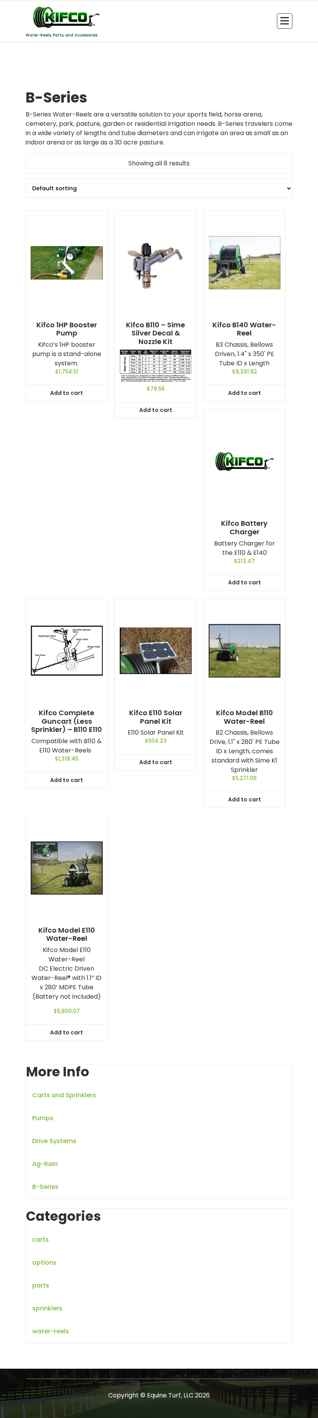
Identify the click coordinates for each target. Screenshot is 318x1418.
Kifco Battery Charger (244, 527)
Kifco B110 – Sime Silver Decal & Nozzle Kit (155, 333)
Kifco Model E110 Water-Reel (66, 934)
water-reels (50, 1331)
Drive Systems (54, 1140)
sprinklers (47, 1308)
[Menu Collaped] (284, 21)
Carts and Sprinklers (64, 1095)
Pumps (43, 1118)
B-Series (45, 1186)
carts (40, 1239)
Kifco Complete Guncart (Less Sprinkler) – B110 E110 (66, 721)
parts (40, 1285)
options (44, 1262)
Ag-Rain (45, 1163)
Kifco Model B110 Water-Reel (244, 717)
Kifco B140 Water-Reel (244, 329)
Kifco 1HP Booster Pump (66, 329)
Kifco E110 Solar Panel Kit (155, 717)
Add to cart (66, 393)
